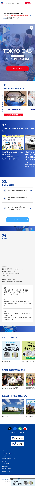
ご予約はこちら (16, 68)
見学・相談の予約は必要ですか (17, 190)
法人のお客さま (5, 466)
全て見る (17, 220)
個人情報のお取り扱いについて (9, 456)
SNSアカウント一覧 (16, 432)
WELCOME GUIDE (12, 115)
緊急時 (28, 3)
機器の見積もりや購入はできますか (17, 199)
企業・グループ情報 (15, 3)
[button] (32, 3)
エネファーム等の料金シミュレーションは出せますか (17, 208)
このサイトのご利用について (8, 453)
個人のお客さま (5, 463)
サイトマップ (5, 451)
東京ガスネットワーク (7, 471)
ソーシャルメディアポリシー (8, 458)
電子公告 (4, 461)
